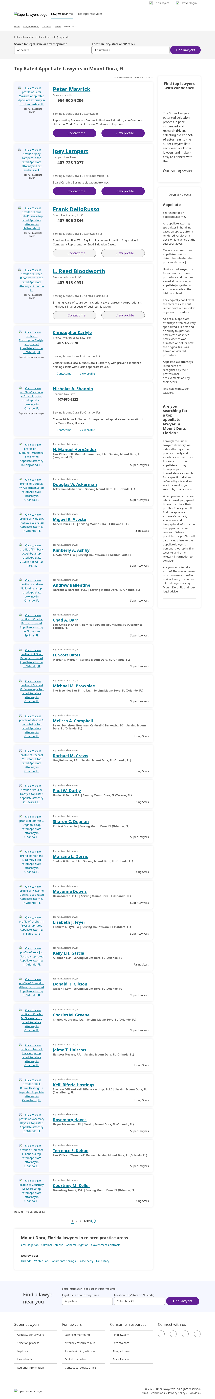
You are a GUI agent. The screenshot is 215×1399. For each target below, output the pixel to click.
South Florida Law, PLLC (68, 215)
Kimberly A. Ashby (71, 550)
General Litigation (77, 1245)
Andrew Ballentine (71, 585)
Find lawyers (185, 50)
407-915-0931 (70, 282)
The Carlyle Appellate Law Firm (72, 337)
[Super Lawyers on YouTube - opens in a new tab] (185, 1334)
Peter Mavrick (71, 89)
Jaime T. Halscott (69, 1049)
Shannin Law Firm (64, 394)
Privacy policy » (177, 1393)
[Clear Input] (87, 50)
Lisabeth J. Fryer (69, 922)
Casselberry (85, 1261)
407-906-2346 (70, 220)
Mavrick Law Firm (64, 95)
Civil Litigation (30, 1245)
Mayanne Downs (70, 891)
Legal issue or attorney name (80, 1295)
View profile (125, 133)
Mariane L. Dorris (70, 856)
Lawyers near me (62, 14)
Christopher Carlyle (72, 332)
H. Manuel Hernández (74, 449)
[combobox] (53, 50)
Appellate (46, 26)
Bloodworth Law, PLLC (67, 277)
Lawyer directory (31, 26)
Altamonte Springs (64, 1261)
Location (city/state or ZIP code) (113, 44)
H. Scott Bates (66, 655)
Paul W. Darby (67, 790)
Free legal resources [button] (89, 14)
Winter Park (41, 1261)
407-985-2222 (67, 399)
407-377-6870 (67, 343)
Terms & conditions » (153, 1393)
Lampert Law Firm (64, 157)
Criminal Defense (52, 1245)
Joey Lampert (70, 151)
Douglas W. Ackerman (75, 484)
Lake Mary (102, 1261)
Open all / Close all (180, 194)
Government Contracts (105, 1245)
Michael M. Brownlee (74, 686)
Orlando (26, 1261)
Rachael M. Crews (70, 755)
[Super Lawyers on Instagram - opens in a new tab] (173, 1334)
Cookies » (195, 1393)
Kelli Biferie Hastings (73, 1084)
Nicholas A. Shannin (73, 388)
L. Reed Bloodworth (79, 271)
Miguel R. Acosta (69, 519)
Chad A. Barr (65, 620)
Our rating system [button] (179, 170)
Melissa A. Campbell (73, 720)
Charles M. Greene (71, 1015)
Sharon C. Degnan (71, 821)
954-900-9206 (70, 100)
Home (17, 26)
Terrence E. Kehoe (70, 1150)
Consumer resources (128, 1324)
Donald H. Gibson (70, 984)
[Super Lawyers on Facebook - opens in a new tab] (161, 1334)
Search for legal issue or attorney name (40, 44)
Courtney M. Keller (71, 1185)
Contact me (76, 133)
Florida (58, 26)
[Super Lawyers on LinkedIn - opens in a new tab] (197, 1334)
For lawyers (72, 1324)
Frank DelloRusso (76, 209)
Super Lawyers (27, 1324)
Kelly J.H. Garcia (68, 953)
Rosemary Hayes (70, 1119)
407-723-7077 (70, 162)
